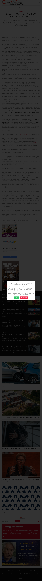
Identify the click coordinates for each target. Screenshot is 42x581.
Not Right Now (24, 297)
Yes (16, 297)
